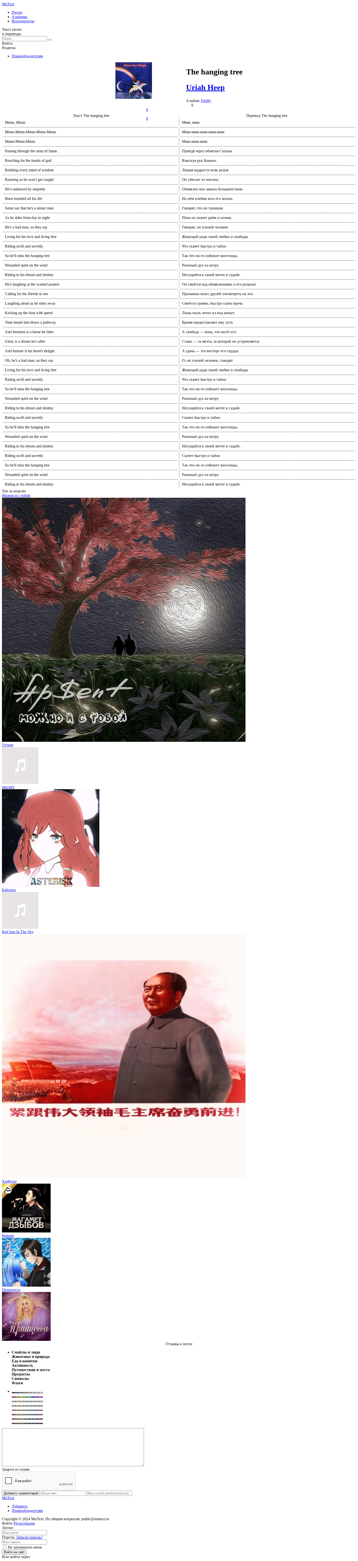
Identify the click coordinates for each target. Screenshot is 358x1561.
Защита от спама (15, 1469)
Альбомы (19, 17)
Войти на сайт (14, 1552)
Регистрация (24, 1523)
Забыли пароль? (29, 1537)
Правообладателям (27, 56)
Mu (8, 4)
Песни (17, 12)
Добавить (20, 1506)
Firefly (206, 101)
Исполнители (23, 21)
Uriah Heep (205, 87)
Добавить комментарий (21, 1493)
